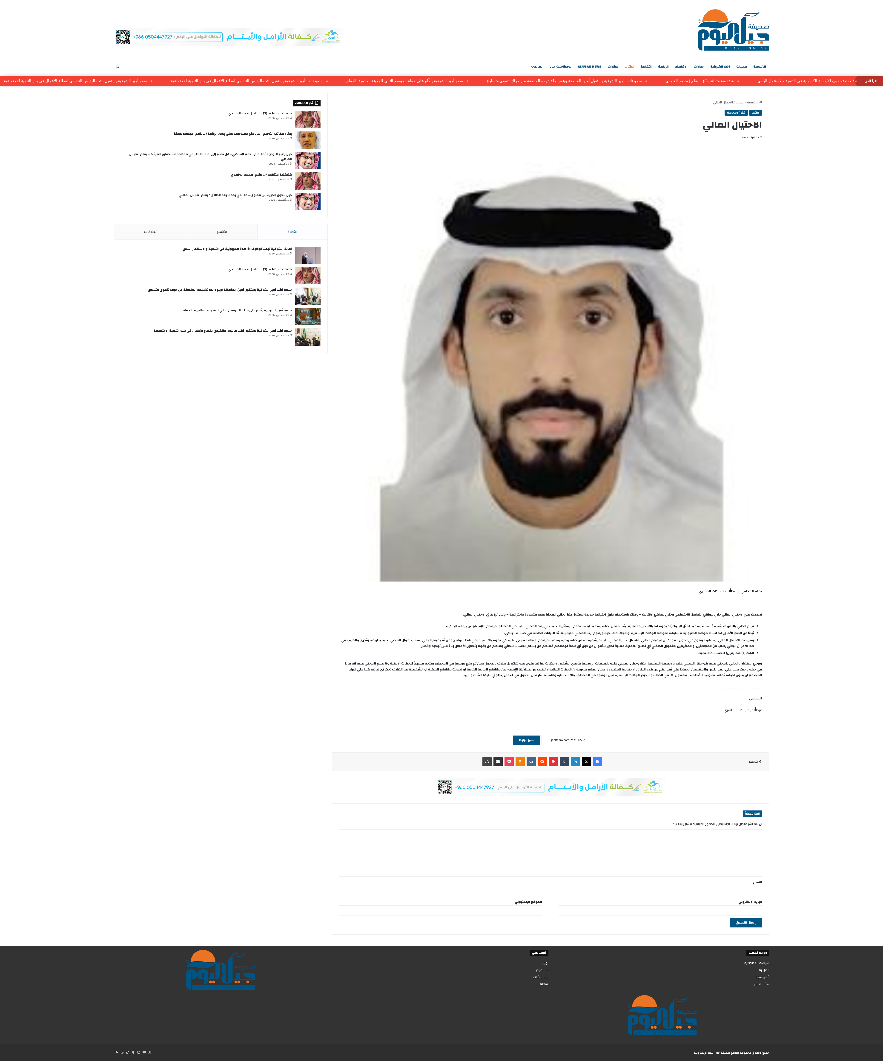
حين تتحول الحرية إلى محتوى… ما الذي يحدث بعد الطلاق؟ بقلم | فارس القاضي (235, 195)
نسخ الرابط (527, 740)
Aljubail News (589, 67)
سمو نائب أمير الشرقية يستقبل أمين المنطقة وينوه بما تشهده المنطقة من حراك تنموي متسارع (620, 81)
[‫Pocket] (509, 761)
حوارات (699, 67)
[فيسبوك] (597, 761)
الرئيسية (759, 67)
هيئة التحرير (761, 984)
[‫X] (586, 761)
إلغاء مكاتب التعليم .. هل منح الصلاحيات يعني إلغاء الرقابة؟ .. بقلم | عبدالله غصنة (233, 134)
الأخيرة (292, 232)
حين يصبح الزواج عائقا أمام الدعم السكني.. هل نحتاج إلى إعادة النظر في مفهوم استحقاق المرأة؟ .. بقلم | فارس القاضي (210, 156)
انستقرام (542, 970)
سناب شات (540, 977)
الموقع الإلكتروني (528, 902)
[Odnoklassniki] (520, 761)
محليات (741, 67)
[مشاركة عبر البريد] (498, 761)
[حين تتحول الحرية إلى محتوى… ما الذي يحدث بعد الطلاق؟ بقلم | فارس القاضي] (308, 201)
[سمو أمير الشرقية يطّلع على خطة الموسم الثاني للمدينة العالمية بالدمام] (308, 316)
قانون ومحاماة (736, 112)
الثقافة (646, 67)
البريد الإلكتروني (750, 902)
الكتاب (629, 67)
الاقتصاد (681, 67)
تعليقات (150, 232)
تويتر (545, 963)
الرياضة (663, 67)
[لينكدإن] (575, 761)
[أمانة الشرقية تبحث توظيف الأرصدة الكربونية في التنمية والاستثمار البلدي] (308, 255)
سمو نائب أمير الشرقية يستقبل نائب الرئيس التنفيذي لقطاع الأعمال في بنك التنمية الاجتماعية (303, 81)
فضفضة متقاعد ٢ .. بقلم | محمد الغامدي (261, 175)
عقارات (613, 67)
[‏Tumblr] (564, 761)
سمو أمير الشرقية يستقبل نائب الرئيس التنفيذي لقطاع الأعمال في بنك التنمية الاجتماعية (132, 81)
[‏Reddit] (542, 761)
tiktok (544, 984)
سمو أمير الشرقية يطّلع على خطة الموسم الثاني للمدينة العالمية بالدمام (461, 81)
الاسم (757, 882)
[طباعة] (487, 761)
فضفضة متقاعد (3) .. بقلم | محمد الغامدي (756, 81)
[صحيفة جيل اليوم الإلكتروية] (733, 30)
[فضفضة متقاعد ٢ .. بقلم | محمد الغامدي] (308, 181)
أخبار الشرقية (720, 67)
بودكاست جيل (560, 67)
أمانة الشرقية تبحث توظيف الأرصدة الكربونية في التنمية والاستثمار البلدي (237, 249)
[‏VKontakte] (531, 761)
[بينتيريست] (553, 761)
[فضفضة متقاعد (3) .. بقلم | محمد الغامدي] (308, 119)
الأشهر (222, 232)
